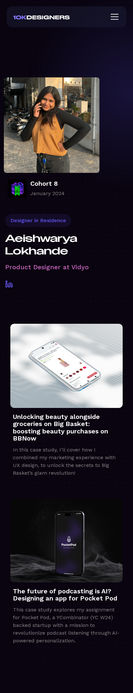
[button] (113, 17)
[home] (52, 17)
